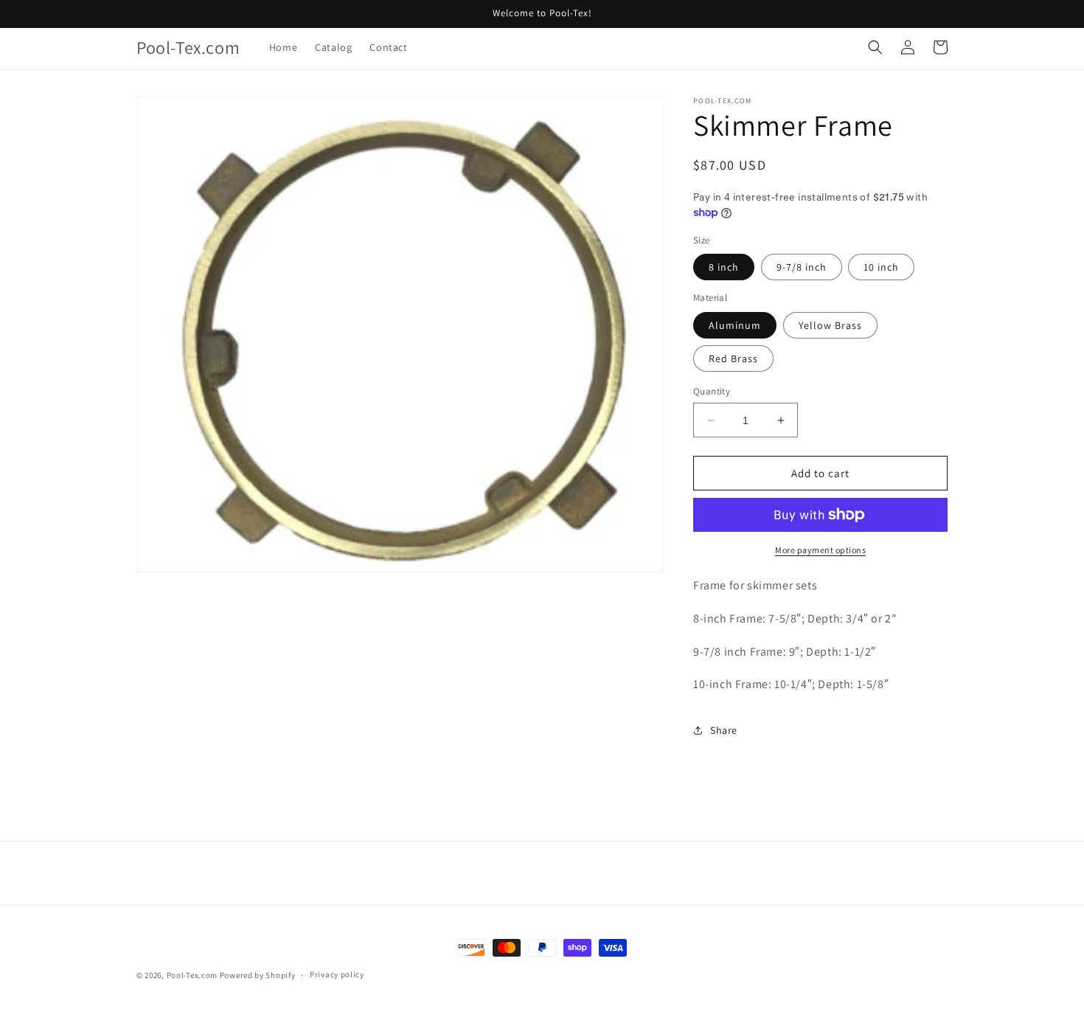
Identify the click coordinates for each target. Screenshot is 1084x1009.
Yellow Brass (830, 325)
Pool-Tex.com (192, 975)
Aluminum (735, 325)
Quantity (711, 391)
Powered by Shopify (258, 975)
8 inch (724, 267)
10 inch (881, 267)
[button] (875, 47)
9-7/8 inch (801, 267)
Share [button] (723, 730)
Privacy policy (337, 974)
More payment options (820, 549)
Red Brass (733, 358)
